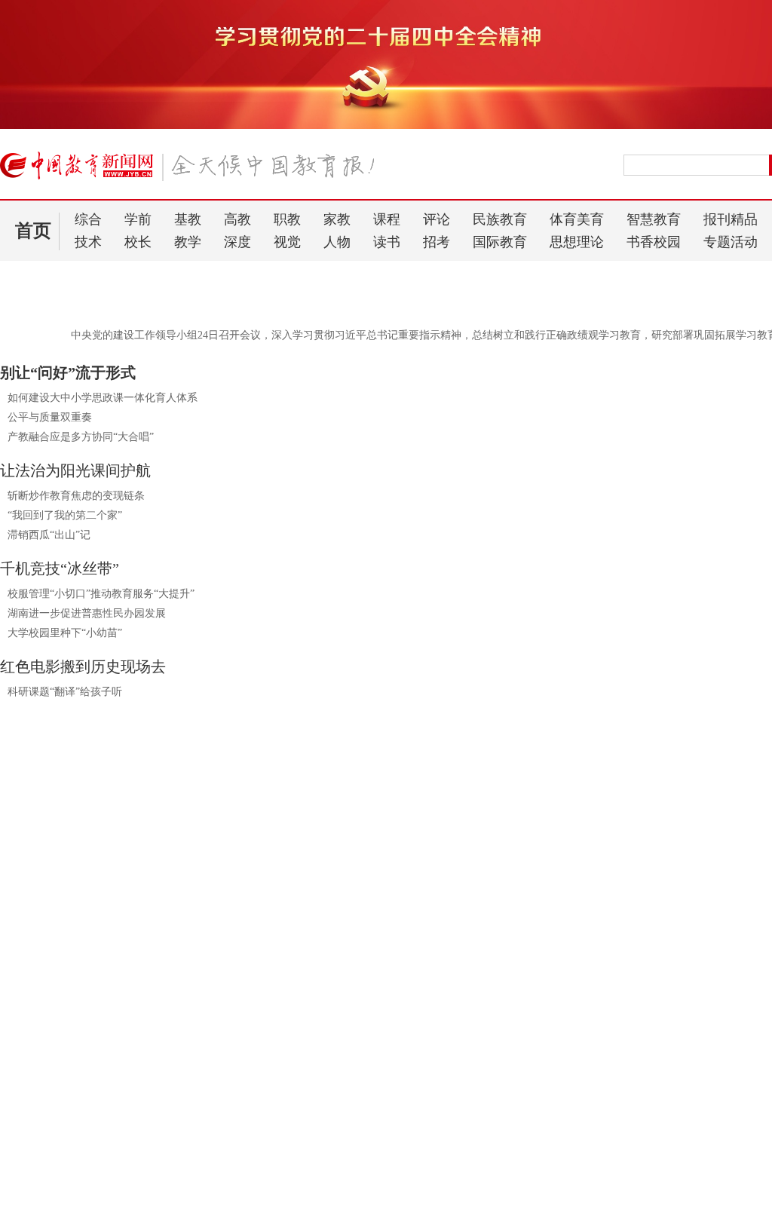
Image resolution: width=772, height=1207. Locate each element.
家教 (337, 219)
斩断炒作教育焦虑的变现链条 (76, 495)
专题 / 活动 (452, 1090)
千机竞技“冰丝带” (59, 568)
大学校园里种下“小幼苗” (65, 633)
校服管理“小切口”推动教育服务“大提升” (101, 593)
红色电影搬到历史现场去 (83, 666)
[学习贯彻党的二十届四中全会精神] (386, 126)
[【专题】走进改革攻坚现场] (138, 863)
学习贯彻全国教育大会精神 (372, 1168)
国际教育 (500, 242)
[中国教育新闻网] (192, 172)
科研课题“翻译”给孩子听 (65, 691)
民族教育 (500, 219)
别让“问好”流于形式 (68, 372)
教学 (187, 242)
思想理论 (577, 242)
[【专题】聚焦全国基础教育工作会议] (441, 863)
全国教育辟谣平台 (669, 887)
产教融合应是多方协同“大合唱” (81, 437)
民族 (407, 943)
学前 (138, 219)
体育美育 (577, 219)
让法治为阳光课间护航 (75, 470)
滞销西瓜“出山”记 (49, 535)
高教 (237, 219)
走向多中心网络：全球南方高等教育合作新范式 (111, 1168)
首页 (33, 230)
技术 (88, 242)
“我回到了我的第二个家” (65, 515)
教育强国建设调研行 (356, 1139)
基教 (187, 219)
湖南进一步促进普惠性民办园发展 (87, 613)
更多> (271, 1090)
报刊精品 (730, 219)
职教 (287, 219)
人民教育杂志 (670, 1089)
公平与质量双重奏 (50, 417)
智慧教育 (653, 219)
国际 (481, 943)
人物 (337, 242)
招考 (436, 242)
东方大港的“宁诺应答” (52, 1139)
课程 (386, 219)
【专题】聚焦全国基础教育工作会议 (414, 887)
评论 (436, 219)
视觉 (287, 242)
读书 (386, 242)
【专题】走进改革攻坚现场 (87, 887)
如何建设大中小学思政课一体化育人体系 (103, 397)
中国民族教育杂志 (682, 1141)
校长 (138, 242)
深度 (237, 242)
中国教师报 (664, 1115)
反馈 (736, 1005)
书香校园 (653, 242)
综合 (88, 219)
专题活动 (730, 242)
